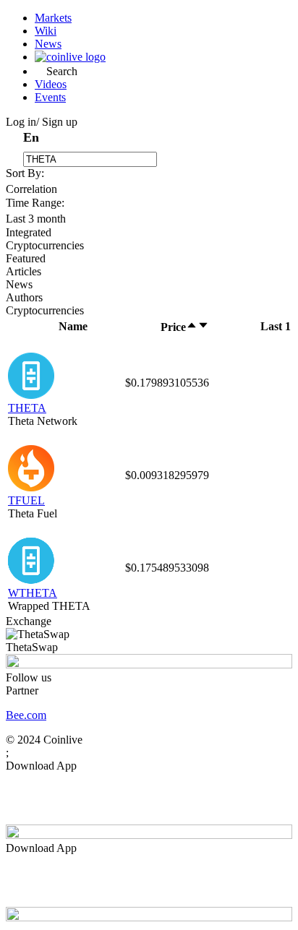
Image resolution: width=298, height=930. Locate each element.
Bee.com (26, 715)
